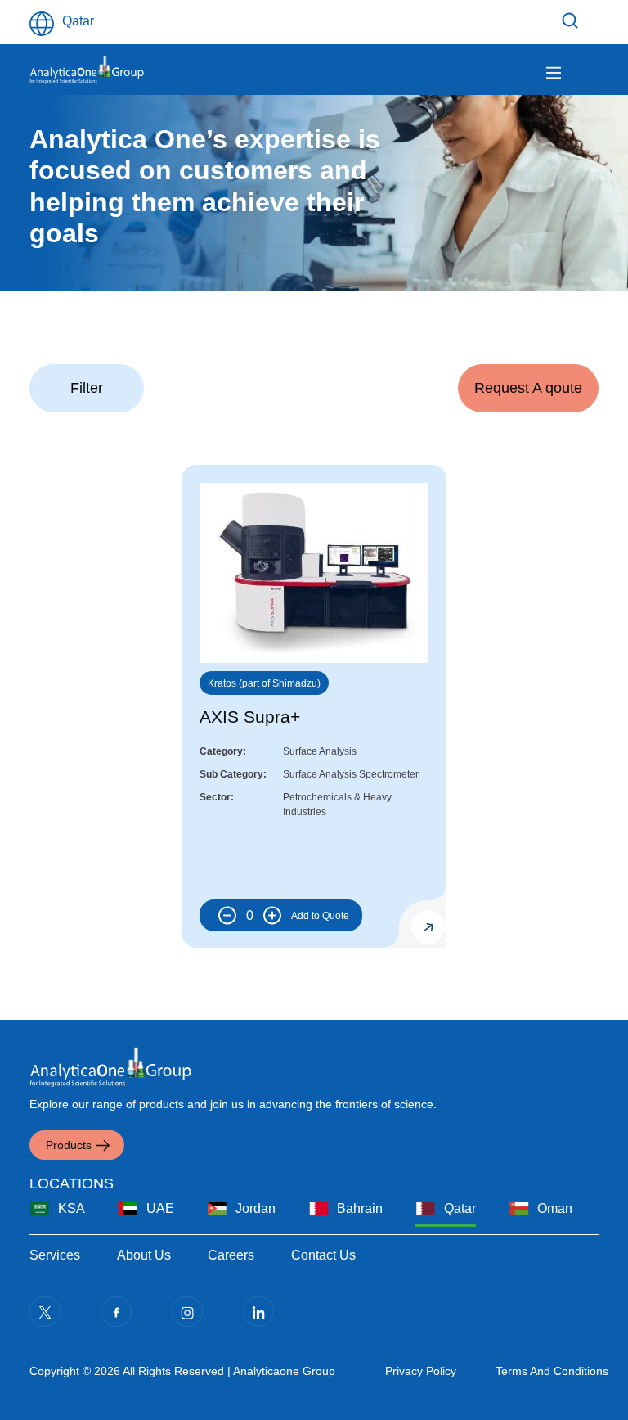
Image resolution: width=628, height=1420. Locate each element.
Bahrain (360, 1208)
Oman (554, 1208)
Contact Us (323, 1255)
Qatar (460, 1208)
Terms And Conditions (552, 1370)
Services (54, 1255)
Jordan (256, 1208)
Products (69, 1145)
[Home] (86, 69)
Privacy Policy (420, 1370)
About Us (144, 1255)
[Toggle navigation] (554, 72)
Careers (231, 1255)
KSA (71, 1208)
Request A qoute (528, 388)
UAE (160, 1208)
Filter (572, 20)
